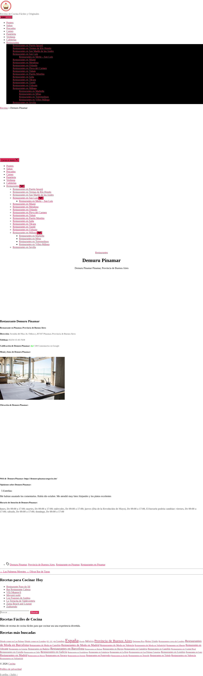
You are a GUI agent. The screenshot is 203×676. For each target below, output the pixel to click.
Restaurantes (12, 42)
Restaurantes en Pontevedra (98, 655)
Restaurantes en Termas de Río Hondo (32, 48)
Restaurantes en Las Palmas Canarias (144, 652)
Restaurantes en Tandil (24, 82)
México (89, 641)
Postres (9, 22)
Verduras (10, 37)
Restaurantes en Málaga (24, 88)
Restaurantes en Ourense (76, 655)
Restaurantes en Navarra (56, 655)
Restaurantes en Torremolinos (34, 96)
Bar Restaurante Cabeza (18, 589)
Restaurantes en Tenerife (138, 655)
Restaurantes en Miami (24, 59)
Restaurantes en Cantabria (135, 649)
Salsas (9, 25)
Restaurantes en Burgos (113, 649)
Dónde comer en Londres (35, 641)
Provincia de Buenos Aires (41, 564)
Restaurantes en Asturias (18, 649)
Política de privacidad (11, 669)
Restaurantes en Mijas (30, 94)
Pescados (11, 28)
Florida (82, 641)
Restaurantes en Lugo (194, 652)
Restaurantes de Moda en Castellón (45, 645)
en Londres (59, 641)
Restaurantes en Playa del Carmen (30, 68)
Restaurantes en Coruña (11, 652)
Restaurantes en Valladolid (11, 658)
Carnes (9, 31)
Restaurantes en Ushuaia (25, 85)
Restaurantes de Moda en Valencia (117, 645)
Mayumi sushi (13, 595)
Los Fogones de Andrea (18, 598)
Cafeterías (11, 39)
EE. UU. (50, 641)
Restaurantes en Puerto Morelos (28, 74)
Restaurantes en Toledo (160, 655)
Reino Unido (151, 641)
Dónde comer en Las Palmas (12, 641)
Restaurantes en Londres (173, 652)
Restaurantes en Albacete (175, 645)
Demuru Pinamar (18, 564)
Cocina (11, 663)
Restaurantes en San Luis (25, 54)
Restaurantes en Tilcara (24, 79)
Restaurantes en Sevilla (24, 102)
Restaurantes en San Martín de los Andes (33, 51)
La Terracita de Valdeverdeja (20, 601)
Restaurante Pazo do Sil (18, 586)
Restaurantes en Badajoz (39, 649)
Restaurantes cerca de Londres (171, 641)
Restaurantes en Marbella (31, 91)
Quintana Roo (139, 641)
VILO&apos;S (13, 592)
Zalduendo (11, 606)
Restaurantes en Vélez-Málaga (34, 99)
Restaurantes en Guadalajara (78, 652)
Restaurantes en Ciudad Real (183, 649)
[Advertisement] (101, 134)
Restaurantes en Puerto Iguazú (28, 45)
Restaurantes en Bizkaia (93, 649)
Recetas (4, 108)
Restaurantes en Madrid (13, 655)
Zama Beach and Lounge (19, 603)
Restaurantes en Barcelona (67, 648)
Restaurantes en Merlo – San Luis (36, 57)
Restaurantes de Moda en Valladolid (150, 645)
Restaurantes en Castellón (159, 649)
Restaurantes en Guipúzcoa (99, 652)
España (72, 640)
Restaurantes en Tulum (24, 71)
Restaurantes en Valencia (183, 655)
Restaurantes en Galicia (54, 651)
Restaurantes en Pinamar (93, 564)
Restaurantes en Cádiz (32, 652)
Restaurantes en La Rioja (119, 652)
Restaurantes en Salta (23, 76)
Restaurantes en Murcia (36, 655)
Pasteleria (11, 34)
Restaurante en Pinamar (67, 564)
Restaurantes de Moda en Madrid (80, 645)
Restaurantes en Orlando (25, 65)
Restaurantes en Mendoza (25, 62)
